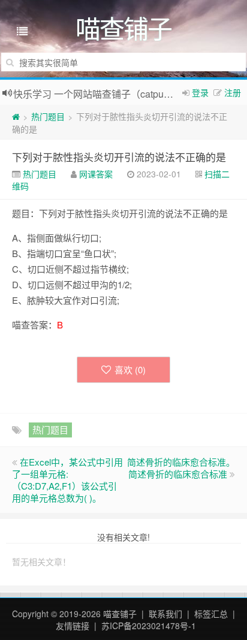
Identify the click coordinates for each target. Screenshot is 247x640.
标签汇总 (211, 614)
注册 (232, 92)
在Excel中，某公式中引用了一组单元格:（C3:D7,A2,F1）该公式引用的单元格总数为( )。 (67, 479)
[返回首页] (16, 116)
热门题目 (48, 116)
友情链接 (72, 626)
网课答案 (96, 174)
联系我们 (165, 614)
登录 (200, 92)
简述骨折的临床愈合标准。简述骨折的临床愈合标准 (181, 467)
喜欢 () (130, 369)
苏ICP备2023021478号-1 (148, 626)
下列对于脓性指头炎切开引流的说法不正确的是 (119, 156)
